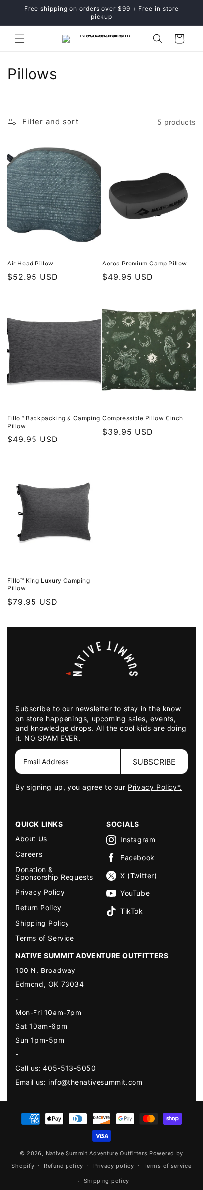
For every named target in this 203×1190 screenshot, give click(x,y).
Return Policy (38, 907)
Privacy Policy (40, 892)
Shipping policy (107, 1180)
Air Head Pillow (30, 263)
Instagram (137, 840)
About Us (31, 839)
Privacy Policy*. (155, 787)
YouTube (135, 893)
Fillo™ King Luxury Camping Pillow (48, 584)
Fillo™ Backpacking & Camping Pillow (53, 422)
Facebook (137, 857)
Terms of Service (44, 938)
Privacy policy (113, 1165)
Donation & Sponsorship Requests (54, 873)
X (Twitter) (138, 875)
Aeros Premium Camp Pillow (144, 263)
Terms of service (167, 1165)
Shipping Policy (42, 923)
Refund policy (63, 1165)
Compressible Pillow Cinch (142, 418)
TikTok (131, 911)
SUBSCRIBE (154, 762)
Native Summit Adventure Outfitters (97, 1153)
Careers (28, 854)
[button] (20, 38)
